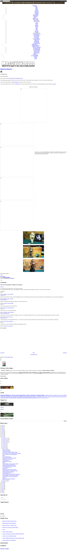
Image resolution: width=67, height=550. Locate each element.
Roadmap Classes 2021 (35, 45)
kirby (1, 286)
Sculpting (2, 397)
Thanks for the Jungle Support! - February (9, 469)
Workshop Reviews (35, 46)
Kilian (37, 28)
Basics (37, 8)
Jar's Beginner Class (36, 48)
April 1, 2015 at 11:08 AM (8, 321)
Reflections (47, 397)
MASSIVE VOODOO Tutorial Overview (9, 521)
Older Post (65, 352)
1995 (2, 491)
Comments (3, 499)
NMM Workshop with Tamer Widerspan (9, 523)
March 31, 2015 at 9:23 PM (8, 303)
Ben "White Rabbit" (36, 43)
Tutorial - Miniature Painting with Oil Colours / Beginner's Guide (13, 538)
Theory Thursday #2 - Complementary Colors (10, 470)
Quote (38, 396)
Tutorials (35, 6)
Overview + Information (37, 47)
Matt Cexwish (36, 42)
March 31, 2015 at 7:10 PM (8, 298)
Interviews (35, 16)
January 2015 (4, 481)
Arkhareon (2, 295)
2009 (2, 488)
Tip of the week (11, 397)
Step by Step (60, 395)
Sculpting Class (36, 51)
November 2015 (5, 439)
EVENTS (34, 53)
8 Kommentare (2, 276)
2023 (2, 427)
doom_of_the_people (3, 313)
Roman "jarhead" (37, 21)
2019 (2, 432)
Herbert (4, 462)
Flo (1, 322)
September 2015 (5, 441)
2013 (2, 483)
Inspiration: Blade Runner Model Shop (9, 464)
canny (1, 308)
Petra (36, 30)
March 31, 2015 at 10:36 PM (9, 312)
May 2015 (4, 446)
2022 (2, 428)
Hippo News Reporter (6, 69)
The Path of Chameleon (15, 82)
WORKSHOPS (34, 44)
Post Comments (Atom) (9, 357)
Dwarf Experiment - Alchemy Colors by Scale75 (11, 475)
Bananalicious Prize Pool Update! (8, 471)
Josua (37, 27)
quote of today (5, 468)
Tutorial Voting (6, 397)
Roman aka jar (2, 317)
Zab (1, 304)
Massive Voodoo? (36, 18)
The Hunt (4, 477)
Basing (36, 9)
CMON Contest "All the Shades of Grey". (16, 78)
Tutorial (38, 395)
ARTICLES (35, 5)
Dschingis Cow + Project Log (7, 459)
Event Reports (35, 54)
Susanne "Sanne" (37, 39)
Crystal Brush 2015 (6, 460)
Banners (35, 58)
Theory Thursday (42, 397)
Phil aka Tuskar (3, 299)
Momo (37, 29)
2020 (2, 431)
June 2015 (4, 445)
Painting (36, 10)
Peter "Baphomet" (37, 35)
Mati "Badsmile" (36, 41)
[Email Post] (1, 280)
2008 (2, 489)
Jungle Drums (45, 396)
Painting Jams (35, 15)
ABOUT (34, 17)
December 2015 (5, 438)
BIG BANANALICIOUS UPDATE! (9, 478)
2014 (2, 482)
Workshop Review (49, 395)
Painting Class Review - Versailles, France (9, 525)
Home (34, 352)
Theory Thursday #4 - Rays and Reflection (10, 454)
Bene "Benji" (36, 37)
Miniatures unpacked (23, 396)
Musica (15, 397)
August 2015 (4, 442)
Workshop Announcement (11, 396)
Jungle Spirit (50, 396)
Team (23, 397)
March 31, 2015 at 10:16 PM (9, 307)
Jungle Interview (19, 397)
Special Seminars (36, 52)
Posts (3, 497)
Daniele (36, 23)
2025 (2, 425)
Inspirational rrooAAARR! (7, 461)
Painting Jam (57, 396)
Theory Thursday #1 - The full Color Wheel (10, 476)
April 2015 (4, 447)
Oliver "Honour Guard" (37, 33)
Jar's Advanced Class (36, 49)
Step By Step (36, 11)
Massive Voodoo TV (63, 396)
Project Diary (34, 397)
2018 (2, 433)
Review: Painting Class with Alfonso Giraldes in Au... (11, 474)
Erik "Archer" (36, 36)
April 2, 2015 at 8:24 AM (8, 325)
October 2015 (4, 440)
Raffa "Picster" (36, 34)
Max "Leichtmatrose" (36, 38)
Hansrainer (36, 25)
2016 (2, 435)
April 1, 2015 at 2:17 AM (8, 316)
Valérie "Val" (36, 40)
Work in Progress (31, 395)
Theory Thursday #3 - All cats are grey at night (10, 463)
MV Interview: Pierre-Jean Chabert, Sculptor (10, 452)
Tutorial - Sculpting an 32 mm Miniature (9, 540)
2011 (2, 485)
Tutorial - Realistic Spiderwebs (8, 531)
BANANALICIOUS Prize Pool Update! (9, 457)
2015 (2, 437)
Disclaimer (7, 548)
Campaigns (26, 397)
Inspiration (55, 395)
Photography (38, 397)
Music (43, 395)
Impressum (2, 548)
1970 (2, 492)
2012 (2, 484)
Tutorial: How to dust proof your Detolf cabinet (10, 527)
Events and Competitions (19, 395)
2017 (2, 434)
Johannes (36, 26)
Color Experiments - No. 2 (7, 467)
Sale (18, 396)
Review (53, 396)
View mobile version (33, 354)
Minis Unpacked (35, 14)
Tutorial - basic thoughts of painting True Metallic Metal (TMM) (13, 533)
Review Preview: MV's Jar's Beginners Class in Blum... (12, 453)
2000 (2, 490)
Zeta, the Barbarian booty (7, 456)
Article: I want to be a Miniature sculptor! (9, 535)
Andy (37, 22)
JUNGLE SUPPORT (34, 55)
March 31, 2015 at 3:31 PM (8, 294)
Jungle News (30, 396)
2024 (2, 426)
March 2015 (4, 448)
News (41, 396)
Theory (36, 7)
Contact (35, 57)
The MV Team (35, 19)
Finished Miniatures (5, 395)
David (37, 24)
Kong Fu (35, 396)
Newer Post (2, 352)
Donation (35, 56)
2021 (2, 430)
